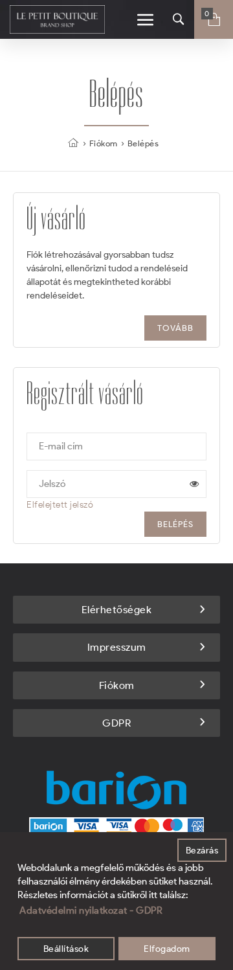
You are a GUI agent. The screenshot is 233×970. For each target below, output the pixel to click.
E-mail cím (61, 446)
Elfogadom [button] (167, 948)
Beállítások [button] (66, 948)
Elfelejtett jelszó (60, 504)
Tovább (175, 328)
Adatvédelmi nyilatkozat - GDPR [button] (90, 910)
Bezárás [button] (202, 850)
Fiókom (103, 143)
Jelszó (52, 484)
